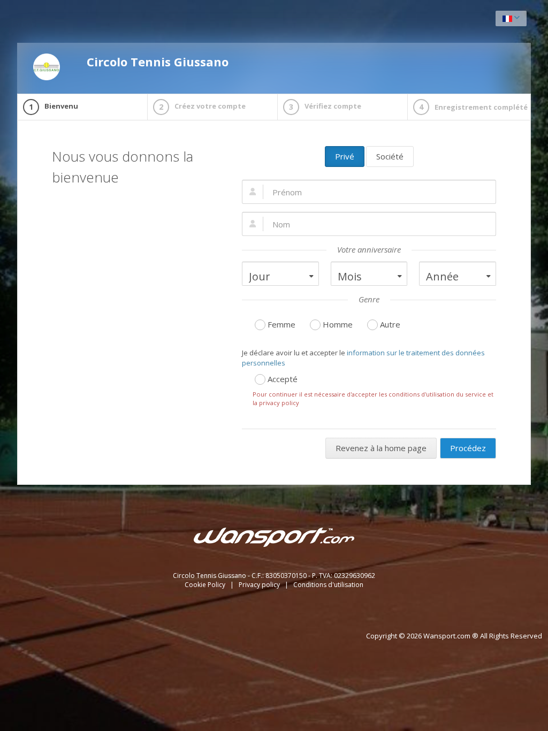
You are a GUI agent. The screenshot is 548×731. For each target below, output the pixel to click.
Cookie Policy (206, 584)
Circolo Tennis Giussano (158, 62)
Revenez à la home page (381, 448)
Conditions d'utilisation (328, 584)
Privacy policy (260, 584)
